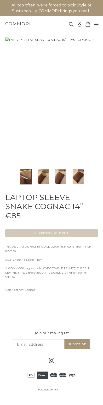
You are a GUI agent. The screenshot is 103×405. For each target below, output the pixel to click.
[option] (25, 177)
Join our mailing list (51, 333)
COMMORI (18, 24)
